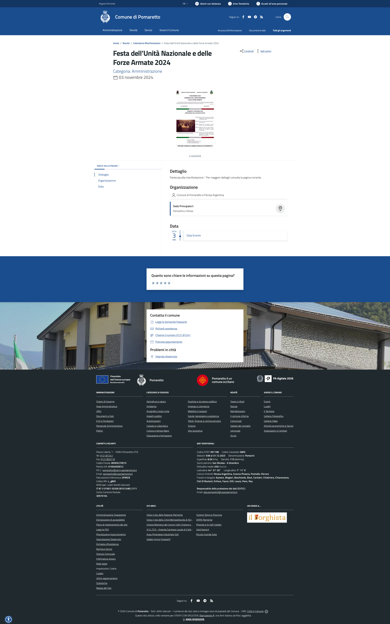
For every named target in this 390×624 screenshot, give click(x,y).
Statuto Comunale (105, 554)
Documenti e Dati (105, 416)
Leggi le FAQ (102, 529)
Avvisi (233, 435)
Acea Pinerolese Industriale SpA (163, 534)
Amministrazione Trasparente (111, 515)
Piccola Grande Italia (206, 534)
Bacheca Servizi (104, 549)
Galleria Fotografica (273, 416)
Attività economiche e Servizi (278, 426)
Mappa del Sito (103, 588)
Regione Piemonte (107, 3)
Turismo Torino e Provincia (209, 515)
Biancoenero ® (207, 615)
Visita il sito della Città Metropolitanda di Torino (170, 520)
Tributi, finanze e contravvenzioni (204, 421)
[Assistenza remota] (266, 611)
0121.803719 (108, 459)
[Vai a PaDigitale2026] (275, 378)
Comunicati (236, 421)
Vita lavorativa (195, 431)
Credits (99, 573)
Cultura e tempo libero (158, 431)
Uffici (98, 411)
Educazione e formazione (159, 435)
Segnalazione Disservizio (108, 539)
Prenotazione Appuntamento (111, 534)
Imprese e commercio (198, 406)
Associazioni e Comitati (275, 431)
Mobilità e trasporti (197, 411)
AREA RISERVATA (195, 619)
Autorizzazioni (154, 421)
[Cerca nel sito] (287, 17)
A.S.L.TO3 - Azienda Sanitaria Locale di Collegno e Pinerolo (176, 529)
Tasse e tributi (237, 401)
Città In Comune (255, 611)
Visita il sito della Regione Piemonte (165, 515)
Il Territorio (269, 411)
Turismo (191, 426)
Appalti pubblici (154, 416)
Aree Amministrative (106, 406)
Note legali (101, 563)
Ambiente (151, 406)
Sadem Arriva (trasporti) (158, 539)
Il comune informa (239, 416)
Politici (99, 431)
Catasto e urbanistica (157, 426)
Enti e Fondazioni (105, 421)
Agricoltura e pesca (156, 401)
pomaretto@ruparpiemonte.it (118, 474)
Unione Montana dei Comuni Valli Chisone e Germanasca (175, 524)
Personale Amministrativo (109, 426)
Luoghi (267, 406)
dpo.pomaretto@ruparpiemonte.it (220, 492)
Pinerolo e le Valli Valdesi (208, 524)
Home (116, 43)
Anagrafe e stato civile (158, 411)
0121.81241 (106, 455)
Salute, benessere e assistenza (203, 416)
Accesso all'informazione (230, 30)
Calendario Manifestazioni (146, 43)
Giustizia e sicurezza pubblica (202, 401)
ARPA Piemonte (204, 520)
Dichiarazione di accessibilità (110, 520)
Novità (126, 43)
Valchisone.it (202, 529)
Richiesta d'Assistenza (107, 544)
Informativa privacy (106, 559)
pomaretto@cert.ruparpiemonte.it (120, 470)
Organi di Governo (105, 401)
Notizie (233, 406)
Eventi (267, 401)
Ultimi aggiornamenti (106, 578)
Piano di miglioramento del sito (111, 524)
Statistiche (101, 583)
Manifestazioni (237, 411)
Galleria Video (271, 421)
